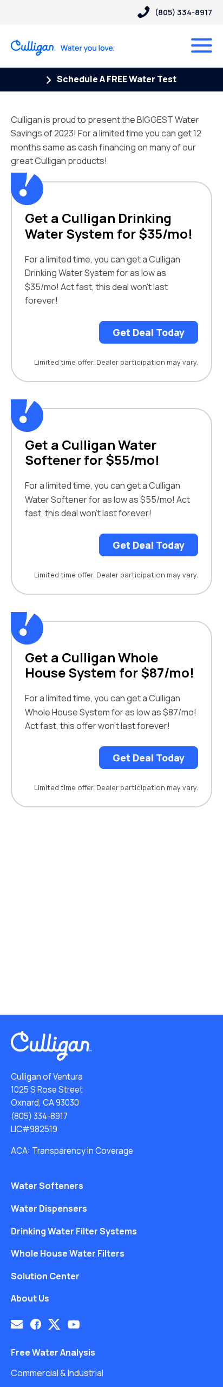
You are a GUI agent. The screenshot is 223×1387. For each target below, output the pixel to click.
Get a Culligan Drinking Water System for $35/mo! (109, 226)
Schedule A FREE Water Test (115, 79)
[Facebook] (35, 1324)
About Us (30, 1298)
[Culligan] (63, 48)
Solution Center (45, 1276)
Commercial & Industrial (57, 1373)
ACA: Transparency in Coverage (72, 1150)
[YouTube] (74, 1324)
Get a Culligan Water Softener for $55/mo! (92, 453)
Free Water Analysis (53, 1352)
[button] (17, 1324)
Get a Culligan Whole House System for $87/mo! (109, 665)
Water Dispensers (49, 1208)
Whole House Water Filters (67, 1253)
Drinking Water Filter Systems (74, 1231)
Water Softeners (47, 1186)
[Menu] (201, 45)
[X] (54, 1324)
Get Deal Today (149, 332)
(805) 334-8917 (39, 1116)
